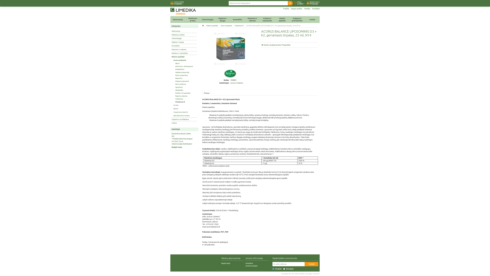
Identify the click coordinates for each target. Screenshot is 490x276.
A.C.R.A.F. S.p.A (177, 141)
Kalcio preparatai (181, 75)
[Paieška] (290, 3)
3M (173, 136)
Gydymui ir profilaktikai (297, 19)
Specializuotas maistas (181, 115)
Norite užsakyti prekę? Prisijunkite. (277, 45)
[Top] (203, 25)
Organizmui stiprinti (180, 112)
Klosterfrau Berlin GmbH (181, 134)
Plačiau (207, 93)
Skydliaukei (179, 90)
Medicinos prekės (192, 19)
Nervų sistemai (180, 84)
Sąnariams (179, 87)
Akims (177, 63)
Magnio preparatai (182, 81)
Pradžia (286, 9)
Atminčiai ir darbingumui (184, 66)
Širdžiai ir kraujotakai (182, 93)
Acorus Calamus (236, 83)
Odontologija (207, 20)
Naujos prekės (296, 9)
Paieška (307, 9)
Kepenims (178, 78)
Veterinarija (178, 20)
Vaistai (312, 20)
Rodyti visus (177, 147)
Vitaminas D (180, 102)
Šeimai (175, 109)
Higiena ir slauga (222, 19)
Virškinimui (179, 99)
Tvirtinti (311, 264)
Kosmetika (237, 20)
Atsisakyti (289, 269)
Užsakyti (278, 269)
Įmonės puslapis (252, 266)
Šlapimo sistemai (181, 96)
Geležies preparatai (182, 72)
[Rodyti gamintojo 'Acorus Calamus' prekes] (230, 73)
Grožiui (176, 105)
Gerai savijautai (179, 60)
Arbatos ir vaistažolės (267, 19)
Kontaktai (316, 9)
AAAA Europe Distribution (182, 144)
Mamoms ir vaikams (252, 19)
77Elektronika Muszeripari (182, 139)
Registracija (225, 263)
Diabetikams (179, 69)
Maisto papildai (282, 19)
